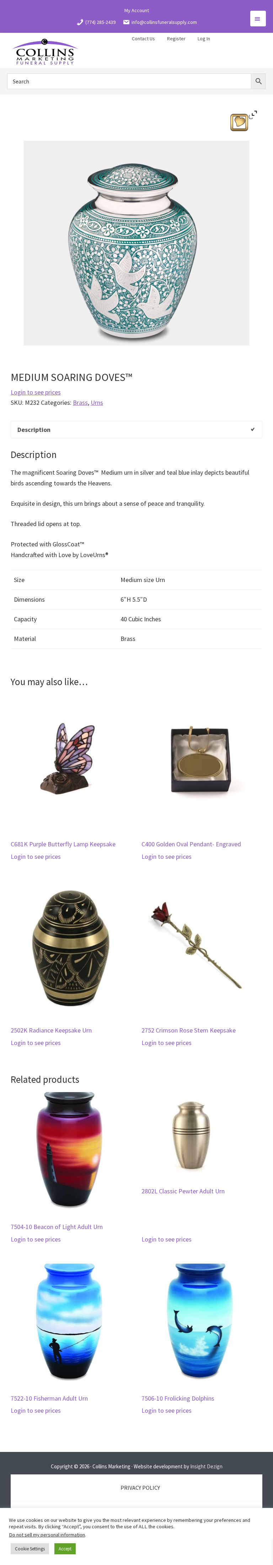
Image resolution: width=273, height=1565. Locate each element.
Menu (258, 18)
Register (176, 38)
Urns (97, 402)
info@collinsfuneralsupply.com (164, 22)
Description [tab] (33, 429)
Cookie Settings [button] (30, 1549)
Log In (204, 38)
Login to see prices (36, 392)
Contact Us (143, 38)
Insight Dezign (206, 1466)
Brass (80, 402)
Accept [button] (65, 1549)
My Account (136, 10)
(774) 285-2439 (100, 22)
